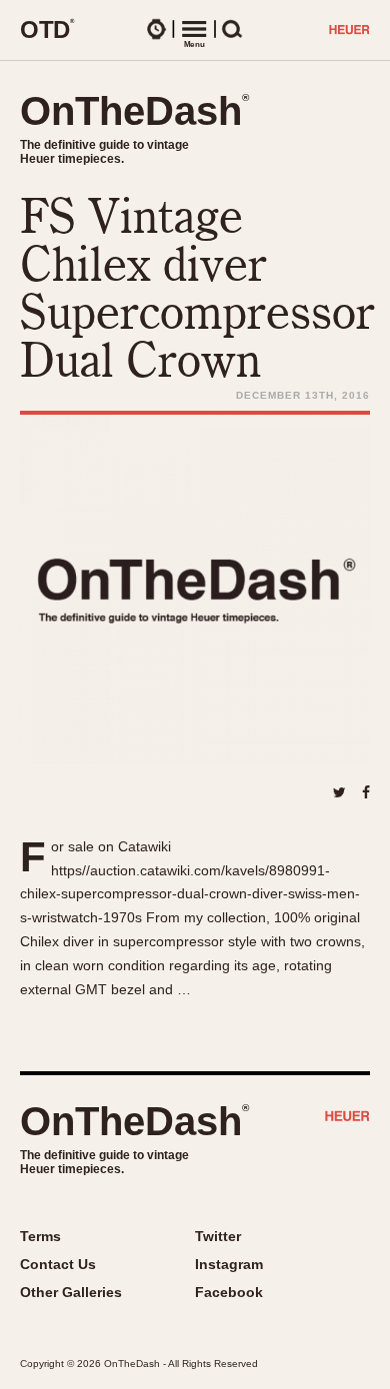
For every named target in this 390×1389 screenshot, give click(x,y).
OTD (47, 29)
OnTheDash (134, 111)
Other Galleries (71, 1292)
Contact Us (58, 1264)
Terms (40, 1236)
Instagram (229, 1264)
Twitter (218, 1236)
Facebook (229, 1292)
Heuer (347, 1118)
